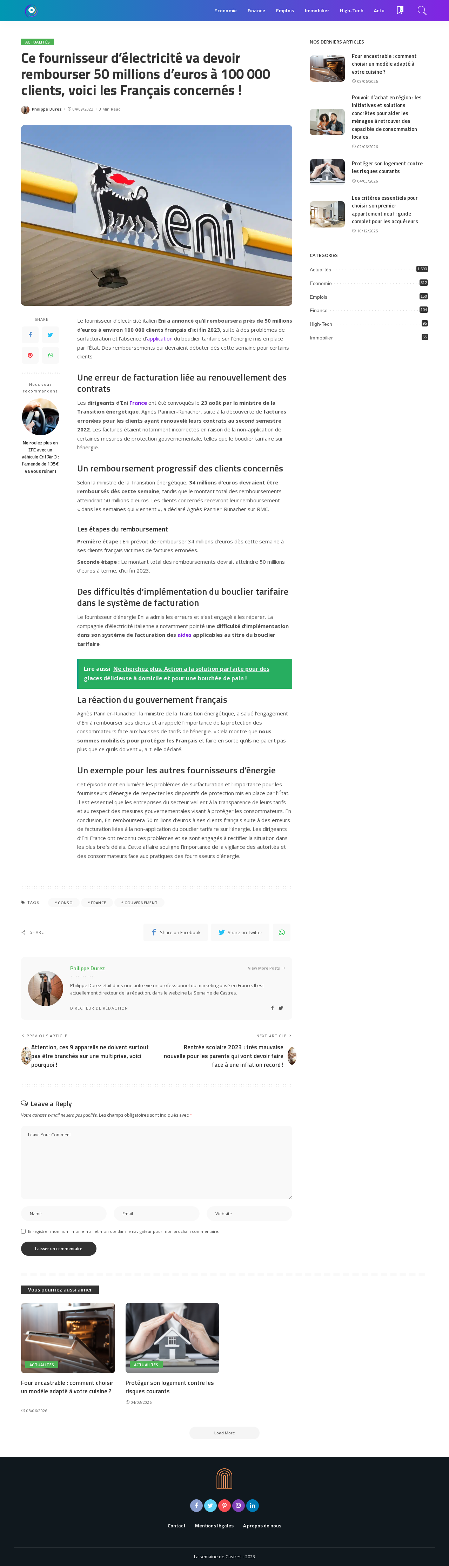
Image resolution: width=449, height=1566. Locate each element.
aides (184, 634)
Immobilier (321, 338)
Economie (321, 283)
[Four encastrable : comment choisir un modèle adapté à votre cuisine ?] (327, 68)
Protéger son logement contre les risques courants (387, 167)
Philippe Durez (47, 109)
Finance (319, 310)
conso (65, 902)
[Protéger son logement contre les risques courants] (327, 172)
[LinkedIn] (252, 1505)
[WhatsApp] (50, 355)
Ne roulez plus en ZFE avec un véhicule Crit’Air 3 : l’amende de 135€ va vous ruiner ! (40, 456)
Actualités (37, 42)
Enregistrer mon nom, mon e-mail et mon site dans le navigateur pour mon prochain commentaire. (123, 1231)
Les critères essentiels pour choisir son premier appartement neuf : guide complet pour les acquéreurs (385, 210)
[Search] (422, 10)
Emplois (318, 297)
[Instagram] (238, 1505)
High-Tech (321, 324)
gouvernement (141, 902)
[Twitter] (50, 334)
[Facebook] (30, 334)
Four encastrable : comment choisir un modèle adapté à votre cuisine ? (384, 64)
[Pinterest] (30, 355)
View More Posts (264, 968)
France (138, 402)
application (160, 338)
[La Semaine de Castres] (31, 10)
